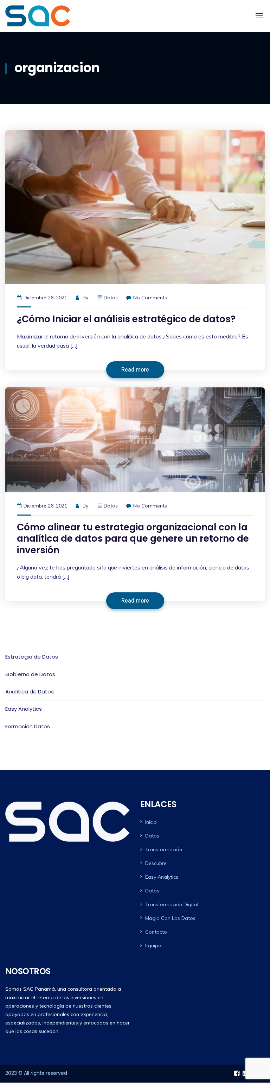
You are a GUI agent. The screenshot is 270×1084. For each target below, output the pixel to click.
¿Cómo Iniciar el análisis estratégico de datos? (126, 319)
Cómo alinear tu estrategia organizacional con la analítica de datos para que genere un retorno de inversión (133, 538)
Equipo (153, 945)
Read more (135, 370)
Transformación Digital (171, 904)
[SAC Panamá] (37, 15)
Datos (111, 297)
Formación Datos (27, 726)
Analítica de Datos (29, 691)
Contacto (156, 932)
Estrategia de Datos (31, 656)
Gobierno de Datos (30, 674)
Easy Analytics (23, 708)
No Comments (150, 297)
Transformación (163, 849)
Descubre (156, 863)
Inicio (151, 822)
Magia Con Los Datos (170, 918)
